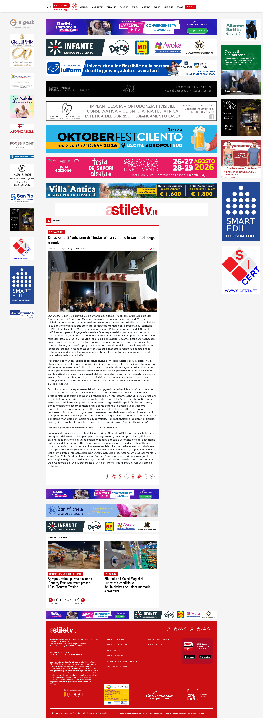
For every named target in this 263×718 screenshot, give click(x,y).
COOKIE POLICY (155, 645)
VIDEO (191, 7)
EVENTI (157, 7)
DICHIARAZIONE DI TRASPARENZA (122, 661)
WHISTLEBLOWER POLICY (159, 639)
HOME (48, 7)
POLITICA (124, 7)
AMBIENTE (168, 7)
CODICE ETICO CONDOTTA (118, 645)
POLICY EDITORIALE (115, 639)
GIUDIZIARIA (97, 7)
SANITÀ (135, 7)
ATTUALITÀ (111, 7)
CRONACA (83, 7)
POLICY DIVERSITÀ (115, 656)
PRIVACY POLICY (114, 650)
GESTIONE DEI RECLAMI (117, 667)
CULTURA (146, 7)
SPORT (180, 7)
